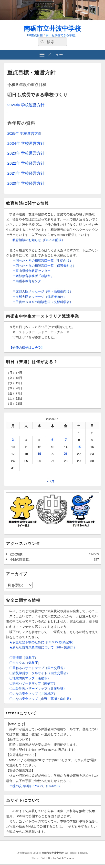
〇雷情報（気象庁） (22, 657)
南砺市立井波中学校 (52, 28)
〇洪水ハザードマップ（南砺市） (31, 683)
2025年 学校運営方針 (24, 133)
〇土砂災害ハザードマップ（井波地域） (36, 688)
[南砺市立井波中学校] (52, 18)
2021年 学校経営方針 (25, 173)
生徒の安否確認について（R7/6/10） (34, 785)
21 (65, 453)
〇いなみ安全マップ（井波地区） (31, 693)
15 (79, 446)
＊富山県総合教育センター (28, 270)
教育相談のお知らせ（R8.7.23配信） (35, 239)
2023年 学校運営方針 (25, 153)
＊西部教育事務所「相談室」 (30, 275)
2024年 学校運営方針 (25, 143)
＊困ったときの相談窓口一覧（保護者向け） (41, 265)
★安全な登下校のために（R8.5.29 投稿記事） (40, 642)
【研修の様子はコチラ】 (25, 347)
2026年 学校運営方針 (25, 105)
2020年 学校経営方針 (25, 183)
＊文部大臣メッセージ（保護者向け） (36, 296)
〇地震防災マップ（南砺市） (28, 678)
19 (39, 453)
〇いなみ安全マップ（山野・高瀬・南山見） (39, 698)
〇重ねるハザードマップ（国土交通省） (36, 667)
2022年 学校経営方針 (25, 163)
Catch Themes (65, 858)
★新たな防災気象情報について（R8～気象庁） (41, 647)
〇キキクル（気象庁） (23, 662)
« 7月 (50, 480)
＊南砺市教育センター (25, 281)
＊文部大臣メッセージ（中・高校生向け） (39, 291)
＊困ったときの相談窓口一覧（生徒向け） (39, 260)
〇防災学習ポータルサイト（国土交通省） (38, 672)
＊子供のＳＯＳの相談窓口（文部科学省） (39, 301)
